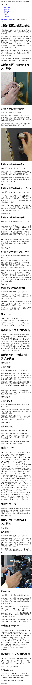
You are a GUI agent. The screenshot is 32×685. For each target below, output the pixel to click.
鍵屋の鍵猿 (7, 7)
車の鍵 (6, 13)
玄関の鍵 (6, 9)
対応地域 (6, 16)
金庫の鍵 (6, 11)
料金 (5, 14)
